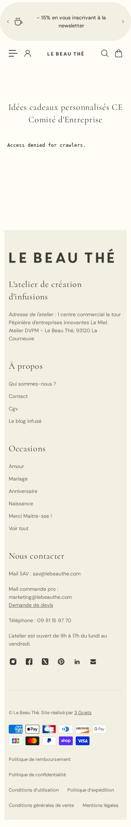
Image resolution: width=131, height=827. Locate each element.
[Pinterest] (61, 662)
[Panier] (118, 53)
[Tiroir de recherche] (104, 53)
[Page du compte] (27, 53)
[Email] (93, 662)
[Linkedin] (77, 662)
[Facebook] (29, 662)
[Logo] (65, 53)
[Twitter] (45, 662)
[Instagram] (13, 662)
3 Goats (83, 712)
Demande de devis (31, 605)
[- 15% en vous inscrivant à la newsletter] (65, 22)
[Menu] (13, 53)
